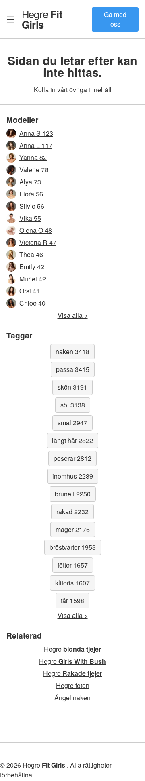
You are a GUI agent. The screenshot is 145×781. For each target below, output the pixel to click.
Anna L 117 (35, 145)
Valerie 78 (33, 169)
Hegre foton (72, 685)
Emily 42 (31, 266)
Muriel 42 (32, 278)
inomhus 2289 (72, 476)
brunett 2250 (73, 493)
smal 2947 (72, 422)
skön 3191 (72, 387)
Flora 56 (31, 193)
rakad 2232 (72, 511)
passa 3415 (72, 369)
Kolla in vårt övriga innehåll (73, 89)
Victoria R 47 (37, 242)
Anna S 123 (36, 133)
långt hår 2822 (72, 440)
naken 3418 (72, 351)
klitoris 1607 (72, 582)
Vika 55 (30, 218)
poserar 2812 (72, 458)
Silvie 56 (31, 206)
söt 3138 (72, 404)
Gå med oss (115, 19)
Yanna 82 (33, 157)
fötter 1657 (73, 565)
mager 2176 (73, 529)
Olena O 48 (35, 230)
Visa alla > (73, 315)
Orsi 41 (29, 291)
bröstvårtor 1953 (73, 547)
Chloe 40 (32, 303)
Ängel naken (72, 697)
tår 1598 (72, 600)
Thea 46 (31, 254)
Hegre (42, 19)
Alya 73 (30, 181)
